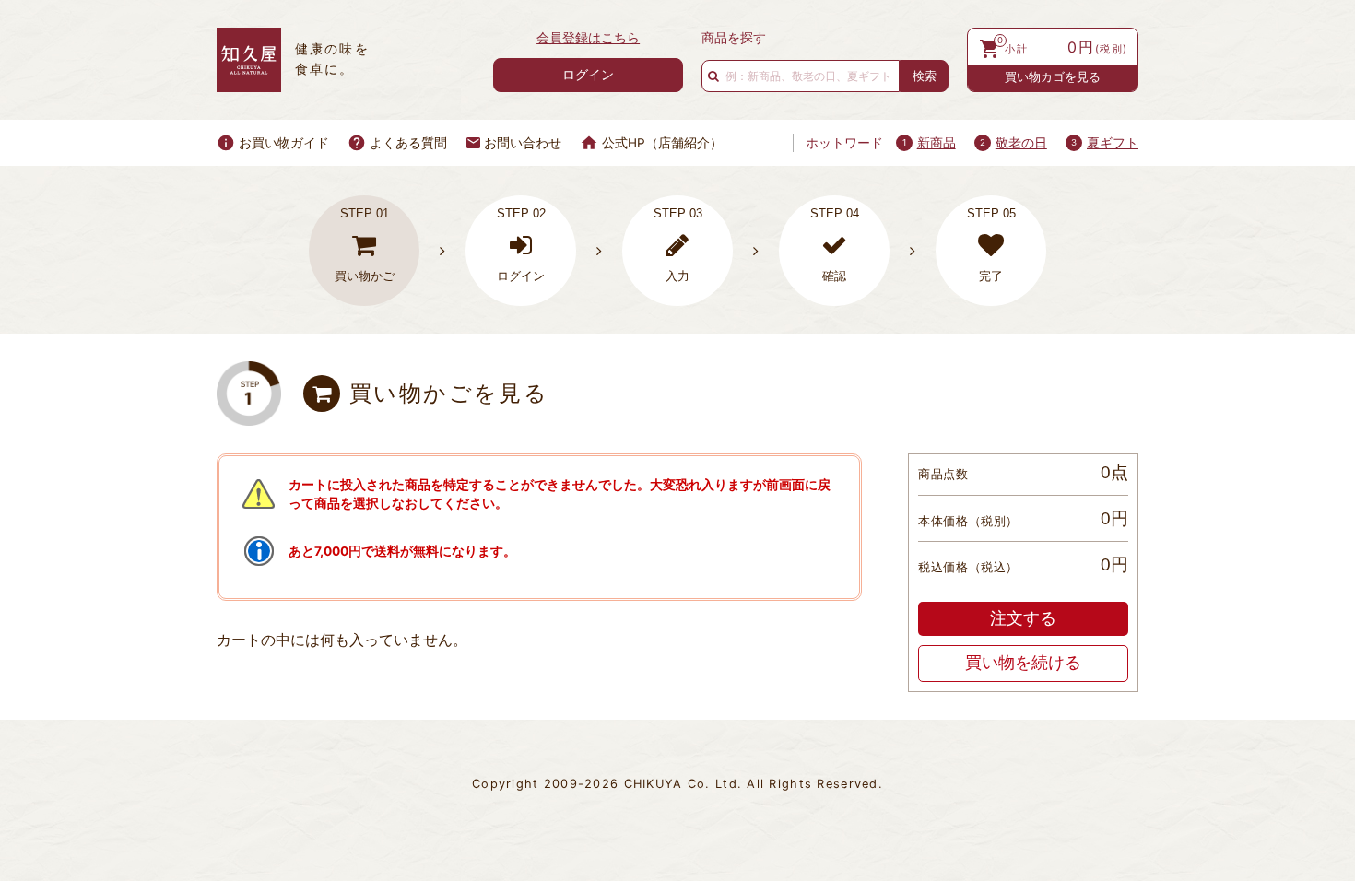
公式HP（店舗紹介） (662, 142)
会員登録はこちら (588, 37)
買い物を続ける (1023, 662)
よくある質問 (408, 142)
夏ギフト (1112, 142)
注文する (1023, 618)
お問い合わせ (522, 142)
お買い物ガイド (284, 142)
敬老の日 (1021, 142)
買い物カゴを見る (1053, 77)
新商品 (936, 142)
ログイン (588, 74)
